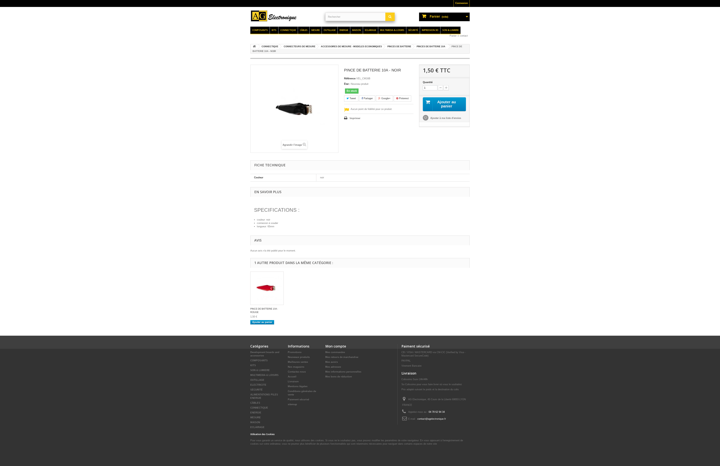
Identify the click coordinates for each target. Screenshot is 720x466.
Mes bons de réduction (338, 376)
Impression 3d (430, 30)
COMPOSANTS (259, 360)
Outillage (330, 30)
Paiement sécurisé (298, 399)
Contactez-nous (297, 371)
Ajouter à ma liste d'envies (445, 118)
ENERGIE (255, 412)
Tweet (352, 98)
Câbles (304, 30)
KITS (253, 365)
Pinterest (403, 98)
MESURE (255, 417)
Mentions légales (298, 386)
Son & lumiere (450, 30)
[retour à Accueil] (254, 46)
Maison (356, 30)
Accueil (292, 376)
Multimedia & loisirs (392, 30)
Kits (274, 30)
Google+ (386, 98)
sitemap (292, 404)
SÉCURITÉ (256, 389)
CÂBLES (255, 402)
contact (464, 35)
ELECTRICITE (258, 384)
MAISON (255, 422)
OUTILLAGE (257, 380)
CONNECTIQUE (259, 407)
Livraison (293, 381)
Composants (260, 30)
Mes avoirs (331, 362)
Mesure (315, 30)
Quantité (428, 82)
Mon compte (335, 346)
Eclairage (370, 30)
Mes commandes (335, 352)
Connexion (461, 3)
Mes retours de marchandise (341, 357)
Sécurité (413, 30)
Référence (350, 78)
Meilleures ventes (298, 362)
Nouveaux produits (299, 357)
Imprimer (355, 118)
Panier (453, 35)
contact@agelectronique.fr (431, 418)
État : (347, 84)
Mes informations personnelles (343, 371)
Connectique (288, 30)
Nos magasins (296, 366)
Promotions (295, 352)
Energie (344, 30)
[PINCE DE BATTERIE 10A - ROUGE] (267, 288)
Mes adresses (333, 366)
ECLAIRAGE (257, 427)
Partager (368, 98)
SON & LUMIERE (260, 370)
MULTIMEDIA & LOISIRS (264, 375)
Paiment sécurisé (415, 346)
